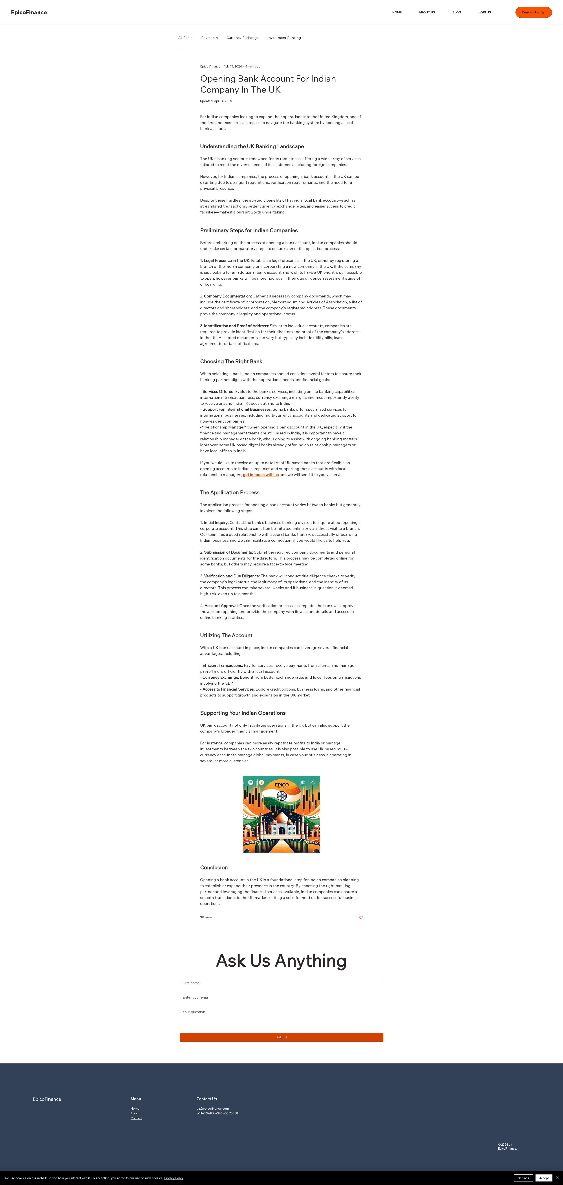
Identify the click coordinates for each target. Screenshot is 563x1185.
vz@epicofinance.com (213, 1108)
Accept (544, 1178)
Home (135, 1108)
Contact (136, 1118)
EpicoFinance (29, 12)
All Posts (185, 37)
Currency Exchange (243, 37)
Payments (209, 37)
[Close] (557, 1177)
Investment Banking (284, 37)
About (135, 1113)
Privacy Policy (173, 1178)
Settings (523, 1178)
